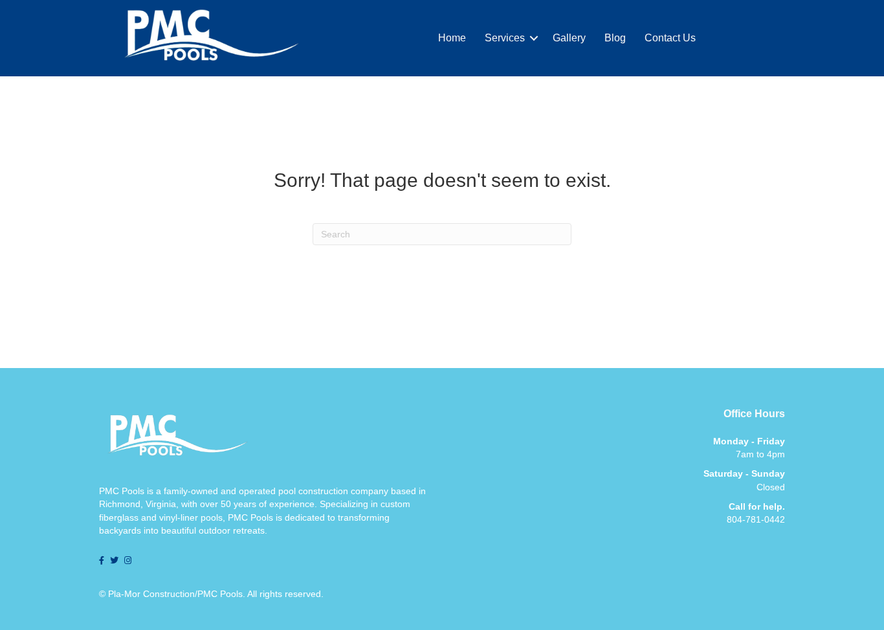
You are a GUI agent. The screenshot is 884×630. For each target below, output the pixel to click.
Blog (615, 37)
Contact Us (670, 37)
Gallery (569, 37)
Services (505, 37)
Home (452, 37)
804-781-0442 (756, 519)
